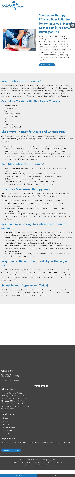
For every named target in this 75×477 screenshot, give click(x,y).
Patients (6, 424)
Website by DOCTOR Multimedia (37, 465)
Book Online (47, 65)
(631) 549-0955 (13, 381)
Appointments (9, 427)
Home (5, 418)
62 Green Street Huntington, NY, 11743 (10, 375)
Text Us (57, 475)
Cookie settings (37, 472)
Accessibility (27, 462)
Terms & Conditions (54, 462)
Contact (6, 434)
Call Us (20, 475)
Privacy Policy (38, 462)
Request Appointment (11, 450)
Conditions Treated (11, 431)
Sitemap (16, 462)
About (5, 421)
